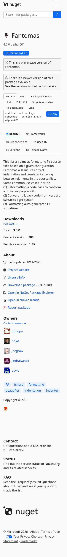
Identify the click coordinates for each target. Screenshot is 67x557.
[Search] (57, 14)
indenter (52, 390)
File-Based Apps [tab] (14, 107)
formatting (36, 384)
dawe (15, 370)
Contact (10, 441)
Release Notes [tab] (38, 150)
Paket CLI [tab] (21, 102)
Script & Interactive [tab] (42, 102)
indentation (33, 390)
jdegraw (17, 351)
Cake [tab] (31, 107)
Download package (21, 285)
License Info (16, 277)
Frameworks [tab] (37, 134)
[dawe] (7, 370)
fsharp (18, 384)
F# (7, 384)
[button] (52, 114)
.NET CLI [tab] (10, 96)
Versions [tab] (14, 150)
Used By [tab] (41, 142)
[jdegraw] (7, 351)
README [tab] (14, 134)
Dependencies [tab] (18, 142)
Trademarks (28, 541)
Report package (19, 308)
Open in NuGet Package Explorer (31, 293)
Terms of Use (50, 532)
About (34, 532)
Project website (19, 270)
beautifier (12, 390)
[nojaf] (7, 341)
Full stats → (10, 223)
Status (9, 459)
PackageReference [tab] (41, 96)
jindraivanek (20, 361)
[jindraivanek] (7, 360)
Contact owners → (14, 323)
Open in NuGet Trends (23, 300)
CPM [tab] (8, 102)
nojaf (15, 341)
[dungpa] (7, 331)
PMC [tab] (22, 96)
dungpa (17, 331)
